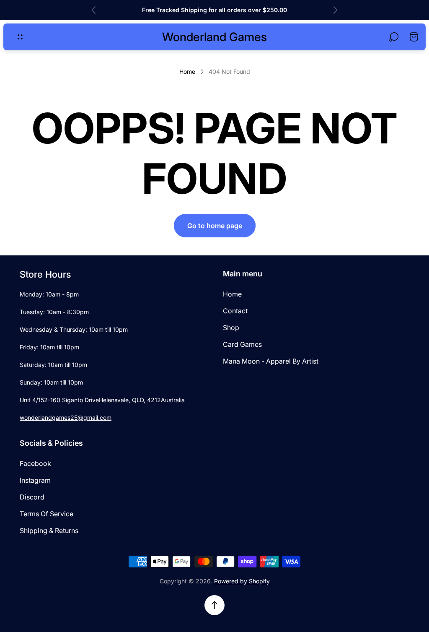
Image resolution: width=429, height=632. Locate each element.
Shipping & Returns (49, 530)
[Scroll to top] (214, 605)
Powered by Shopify (242, 581)
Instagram (35, 480)
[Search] (394, 37)
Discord (32, 497)
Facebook (35, 463)
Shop (231, 327)
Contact (235, 311)
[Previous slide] (94, 10)
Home (187, 71)
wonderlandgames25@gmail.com (65, 417)
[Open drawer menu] (20, 37)
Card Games (242, 344)
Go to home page (214, 225)
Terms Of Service (46, 514)
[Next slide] (335, 10)
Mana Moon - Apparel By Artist (270, 361)
